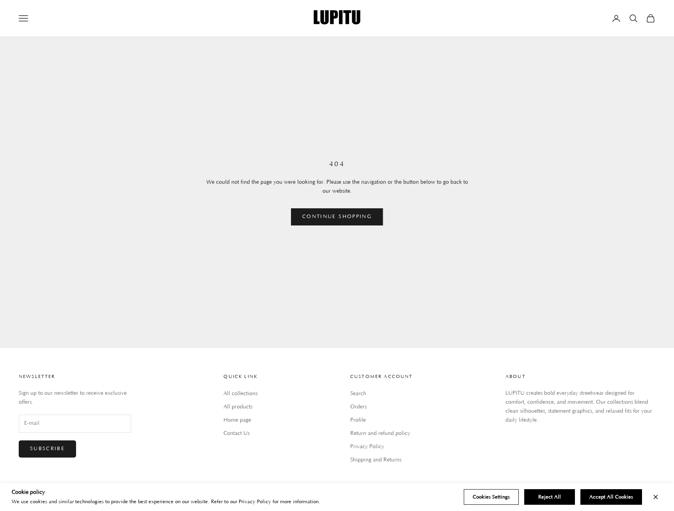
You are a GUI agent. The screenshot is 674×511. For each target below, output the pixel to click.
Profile (358, 420)
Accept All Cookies (611, 497)
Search (358, 393)
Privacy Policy (367, 447)
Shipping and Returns (375, 460)
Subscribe (47, 448)
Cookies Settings (491, 497)
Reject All (549, 497)
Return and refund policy (380, 433)
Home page (237, 420)
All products (237, 407)
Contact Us (236, 433)
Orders (358, 407)
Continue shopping (337, 216)
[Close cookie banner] (655, 497)
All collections (240, 393)
